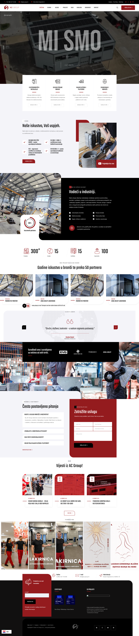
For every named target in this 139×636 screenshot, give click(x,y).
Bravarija (7, 299)
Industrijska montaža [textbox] (99, 428)
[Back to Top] (135, 633)
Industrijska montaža (105, 88)
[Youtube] (130, 2)
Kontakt (96, 7)
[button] (43, 414)
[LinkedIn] (133, 2)
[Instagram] (128, 2)
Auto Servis (70, 609)
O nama (49, 7)
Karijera (110, 2)
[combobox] (102, 429)
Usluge (57, 7)
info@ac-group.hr (24, 2)
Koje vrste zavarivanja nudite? (34, 437)
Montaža (42, 299)
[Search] (117, 8)
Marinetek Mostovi (11, 301)
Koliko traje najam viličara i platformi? (36, 443)
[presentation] (24, 327)
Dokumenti (88, 7)
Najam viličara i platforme (58, 88)
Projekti (65, 7)
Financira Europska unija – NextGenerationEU (102, 502)
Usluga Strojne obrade (34, 88)
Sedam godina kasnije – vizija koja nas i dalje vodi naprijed (38, 502)
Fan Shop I (58, 609)
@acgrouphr (8, 15)
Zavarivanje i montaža (81, 88)
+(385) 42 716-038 (61, 577)
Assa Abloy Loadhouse (48, 301)
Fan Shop (115, 2)
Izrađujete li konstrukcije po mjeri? (35, 431)
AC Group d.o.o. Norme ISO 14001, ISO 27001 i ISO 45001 (70, 502)
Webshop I (64, 609)
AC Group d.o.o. (31, 498)
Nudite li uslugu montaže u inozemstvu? (36, 414)
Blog (72, 7)
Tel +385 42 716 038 (11, 2)
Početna (41, 7)
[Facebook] (126, 2)
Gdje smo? (30, 625)
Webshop (121, 2)
